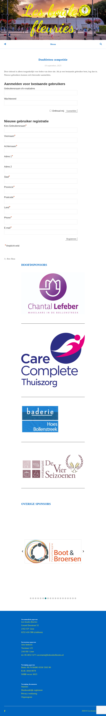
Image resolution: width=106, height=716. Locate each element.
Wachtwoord (10, 99)
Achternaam (10, 146)
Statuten (24, 687)
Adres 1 (8, 156)
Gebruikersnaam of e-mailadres (19, 88)
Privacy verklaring (29, 693)
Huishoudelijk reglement (32, 690)
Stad (7, 177)
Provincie (9, 187)
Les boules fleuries (53, 18)
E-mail (8, 228)
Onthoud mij (58, 111)
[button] (30, 598)
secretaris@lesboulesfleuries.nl (50, 655)
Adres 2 (8, 166)
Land (7, 207)
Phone (8, 217)
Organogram (26, 697)
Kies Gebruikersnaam (15, 126)
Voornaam (9, 136)
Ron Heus (11, 259)
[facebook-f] (4, 711)
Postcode (9, 197)
